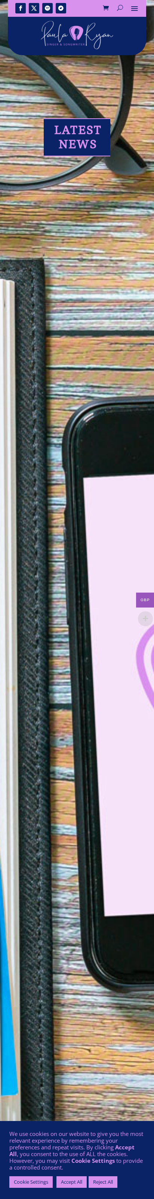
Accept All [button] (71, 1181)
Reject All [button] (103, 1181)
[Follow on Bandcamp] (61, 8)
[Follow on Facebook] (20, 8)
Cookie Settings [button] (31, 1181)
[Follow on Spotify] (47, 8)
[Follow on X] (34, 8)
